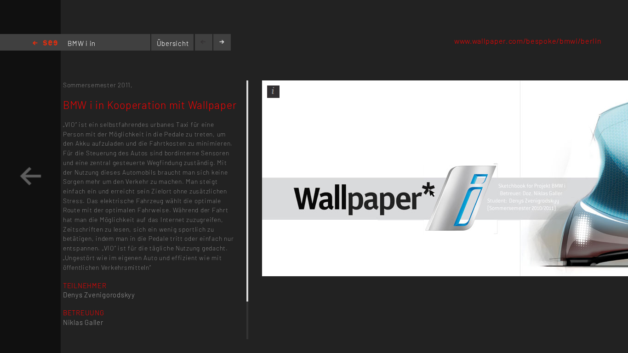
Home (45, 43)
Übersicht (173, 43)
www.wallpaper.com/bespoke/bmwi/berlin (528, 40)
